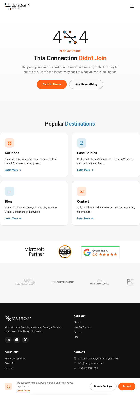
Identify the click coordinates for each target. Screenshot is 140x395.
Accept (127, 386)
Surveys (9, 368)
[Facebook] (16, 340)
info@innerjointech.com (90, 363)
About (77, 322)
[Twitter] (25, 340)
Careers (78, 332)
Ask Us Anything (86, 84)
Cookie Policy (23, 390)
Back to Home (52, 84)
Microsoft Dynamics (15, 358)
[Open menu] (132, 6)
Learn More (11, 170)
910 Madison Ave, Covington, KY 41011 (99, 358)
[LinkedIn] (8, 340)
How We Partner (82, 327)
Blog (76, 336)
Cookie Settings (103, 386)
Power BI (9, 363)
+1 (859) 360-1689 (88, 368)
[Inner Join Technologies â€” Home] (17, 6)
